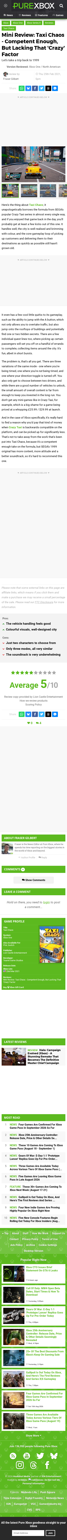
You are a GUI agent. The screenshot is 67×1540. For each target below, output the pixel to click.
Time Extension (12, 1498)
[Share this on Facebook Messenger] (55, 88)
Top (6, 1233)
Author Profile (28, 857)
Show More (33, 1435)
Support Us (58, 1233)
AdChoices (37, 1480)
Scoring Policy (33, 704)
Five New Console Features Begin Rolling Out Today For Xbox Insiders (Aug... (35, 1219)
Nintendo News (55, 1498)
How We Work (40, 1233)
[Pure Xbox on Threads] (33, 1465)
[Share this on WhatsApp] (22, 88)
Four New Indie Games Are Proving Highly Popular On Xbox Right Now (35, 1209)
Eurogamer (20, 1504)
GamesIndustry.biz (50, 1504)
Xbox (5, 23)
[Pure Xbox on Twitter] (40, 1456)
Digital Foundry (34, 1498)
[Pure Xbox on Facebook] (47, 1465)
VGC (33, 1504)
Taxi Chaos (8, 28)
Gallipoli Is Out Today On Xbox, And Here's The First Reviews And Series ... (35, 1199)
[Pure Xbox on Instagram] (20, 1465)
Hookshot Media (21, 1476)
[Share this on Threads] (48, 88)
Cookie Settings (48, 1245)
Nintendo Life (29, 1492)
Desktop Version (33, 1250)
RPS (38, 1509)
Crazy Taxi (15, 427)
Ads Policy (16, 1245)
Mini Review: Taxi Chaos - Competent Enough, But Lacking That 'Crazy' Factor (33, 44)
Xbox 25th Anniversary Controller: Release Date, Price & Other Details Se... (34, 1136)
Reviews (49, 23)
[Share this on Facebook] (35, 88)
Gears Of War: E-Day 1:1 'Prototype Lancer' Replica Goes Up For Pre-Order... (35, 1157)
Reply (44, 857)
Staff (25, 1233)
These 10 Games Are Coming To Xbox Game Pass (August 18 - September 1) (36, 1147)
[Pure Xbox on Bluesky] (54, 1456)
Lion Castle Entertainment (15, 953)
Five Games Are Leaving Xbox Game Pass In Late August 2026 (35, 1178)
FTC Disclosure (44, 602)
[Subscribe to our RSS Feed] (13, 1456)
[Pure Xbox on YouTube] (27, 1456)
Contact (14, 1239)
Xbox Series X (34, 23)
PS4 (5, 945)
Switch (11, 945)
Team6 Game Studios (13, 960)
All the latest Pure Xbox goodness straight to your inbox (33, 1524)
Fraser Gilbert (11, 78)
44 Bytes (22, 1480)
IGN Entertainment (51, 1476)
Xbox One (18, 23)
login (46, 902)
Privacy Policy (30, 1239)
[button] (5, 164)
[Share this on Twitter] (42, 88)
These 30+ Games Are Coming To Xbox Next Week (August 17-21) (36, 1188)
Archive (30, 1245)
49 (22, 1063)
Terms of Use (50, 1239)
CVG (29, 1509)
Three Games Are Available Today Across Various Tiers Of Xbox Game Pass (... (36, 1168)
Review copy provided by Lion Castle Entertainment (33, 696)
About (15, 1233)
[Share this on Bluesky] (28, 88)
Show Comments (35, 880)
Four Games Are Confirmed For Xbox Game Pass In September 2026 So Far (36, 1126)
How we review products (33, 700)
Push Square (47, 1492)
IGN (8, 1504)
